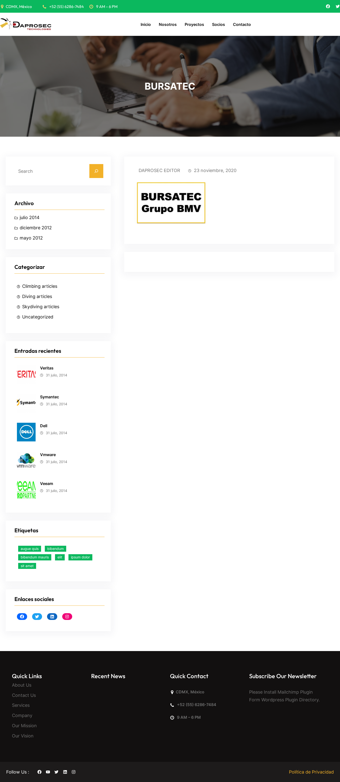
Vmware (48, 454)
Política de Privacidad (311, 772)
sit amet (27, 566)
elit (59, 557)
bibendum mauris (35, 557)
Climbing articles (39, 286)
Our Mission (24, 725)
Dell (43, 425)
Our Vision (23, 735)
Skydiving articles (40, 306)
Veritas (47, 367)
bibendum (55, 548)
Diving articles (37, 296)
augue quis (30, 548)
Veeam (46, 483)
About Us (21, 685)
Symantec (49, 396)
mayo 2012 (31, 238)
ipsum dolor (80, 557)
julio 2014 (30, 217)
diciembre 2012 (36, 227)
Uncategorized (37, 316)
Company (22, 715)
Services (21, 705)
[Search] (96, 171)
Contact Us (24, 695)
